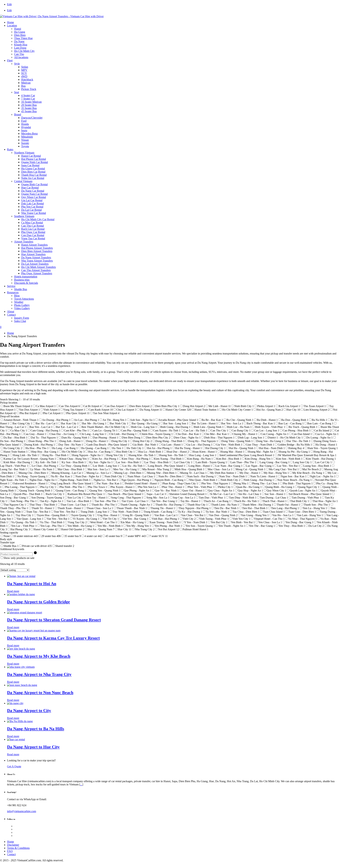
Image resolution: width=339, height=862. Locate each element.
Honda (25, 124)
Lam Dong (20, 47)
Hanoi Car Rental (31, 155)
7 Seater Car (28, 98)
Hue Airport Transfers (33, 254)
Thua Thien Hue (23, 38)
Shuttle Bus (20, 289)
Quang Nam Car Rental (34, 193)
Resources (13, 292)
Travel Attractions (24, 298)
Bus (23, 85)
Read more (13, 591)
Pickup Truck (28, 89)
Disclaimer (13, 844)
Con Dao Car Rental (32, 235)
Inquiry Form (21, 317)
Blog (17, 295)
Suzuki (25, 143)
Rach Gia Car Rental (32, 228)
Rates (10, 149)
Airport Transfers (23, 241)
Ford (23, 120)
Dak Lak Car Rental (32, 203)
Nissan (25, 139)
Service (11, 286)
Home (10, 22)
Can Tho (19, 54)
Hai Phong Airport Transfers (37, 247)
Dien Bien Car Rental (33, 171)
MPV (24, 69)
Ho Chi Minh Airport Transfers (38, 267)
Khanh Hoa (20, 44)
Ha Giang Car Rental (33, 168)
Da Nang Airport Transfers (36, 257)
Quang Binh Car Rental (34, 184)
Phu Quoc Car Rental (33, 232)
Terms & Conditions (18, 847)
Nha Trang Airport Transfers (37, 260)
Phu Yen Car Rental (32, 206)
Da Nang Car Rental (32, 190)
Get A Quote (14, 766)
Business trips (21, 279)
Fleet (10, 60)
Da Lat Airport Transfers (35, 263)
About (10, 311)
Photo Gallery (22, 305)
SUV (24, 73)
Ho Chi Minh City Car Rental (37, 219)
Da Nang (19, 41)
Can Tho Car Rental (32, 225)
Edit (9, 4)
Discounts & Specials (26, 282)
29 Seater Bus (29, 104)
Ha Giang (19, 31)
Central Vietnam (23, 181)
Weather (18, 301)
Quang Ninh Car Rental (34, 162)
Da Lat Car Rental (31, 209)
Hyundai (26, 127)
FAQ (10, 851)
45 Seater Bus (29, 111)
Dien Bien (20, 35)
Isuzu (24, 130)
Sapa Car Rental (30, 165)
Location (12, 25)
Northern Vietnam (24, 152)
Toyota (25, 146)
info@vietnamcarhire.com (21, 811)
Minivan (26, 82)
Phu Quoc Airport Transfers (36, 273)
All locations (21, 57)
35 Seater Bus (29, 108)
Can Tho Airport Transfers (36, 270)
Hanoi (17, 28)
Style (17, 63)
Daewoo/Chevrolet (31, 117)
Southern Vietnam (24, 216)
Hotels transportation (25, 276)
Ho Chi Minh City (24, 50)
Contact (11, 314)
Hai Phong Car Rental (33, 158)
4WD (24, 76)
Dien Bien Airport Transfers (36, 251)
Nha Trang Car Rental (33, 212)
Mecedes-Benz (29, 133)
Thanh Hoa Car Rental (34, 174)
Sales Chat (20, 321)
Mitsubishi (27, 136)
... (81, 784)
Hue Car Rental (30, 187)
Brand (17, 114)
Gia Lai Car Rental (31, 200)
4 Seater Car (28, 95)
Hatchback (27, 79)
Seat (16, 92)
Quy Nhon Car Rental (33, 197)
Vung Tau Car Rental (33, 238)
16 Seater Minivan (31, 101)
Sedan (24, 66)
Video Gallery (22, 308)
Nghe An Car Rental (32, 178)
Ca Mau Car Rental (32, 222)
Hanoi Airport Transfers (34, 244)
